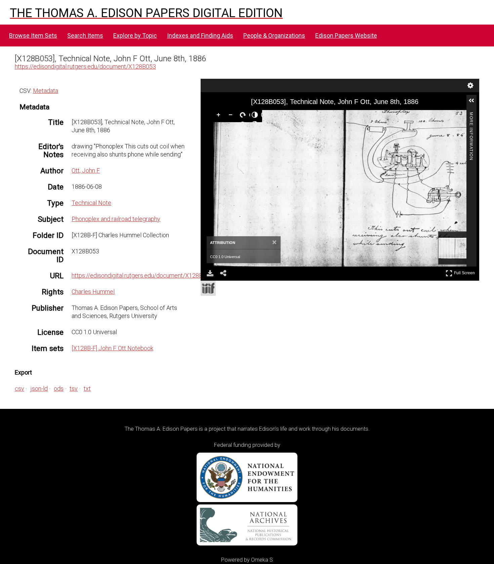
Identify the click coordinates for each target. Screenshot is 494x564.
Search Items (85, 35)
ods (59, 388)
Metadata (45, 90)
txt (87, 388)
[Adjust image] (256, 116)
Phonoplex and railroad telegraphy (116, 218)
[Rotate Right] (244, 116)
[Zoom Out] (232, 116)
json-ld (39, 388)
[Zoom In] (220, 116)
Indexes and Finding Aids (200, 35)
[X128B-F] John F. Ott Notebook (112, 348)
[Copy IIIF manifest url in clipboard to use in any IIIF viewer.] (208, 288)
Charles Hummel (93, 291)
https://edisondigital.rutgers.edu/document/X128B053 (85, 66)
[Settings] (470, 85)
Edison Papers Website (346, 35)
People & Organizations (274, 35)
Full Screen (465, 271)
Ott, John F (86, 170)
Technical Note (91, 202)
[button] (474, 103)
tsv (74, 388)
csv (19, 388)
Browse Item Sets (33, 35)
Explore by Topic (135, 35)
